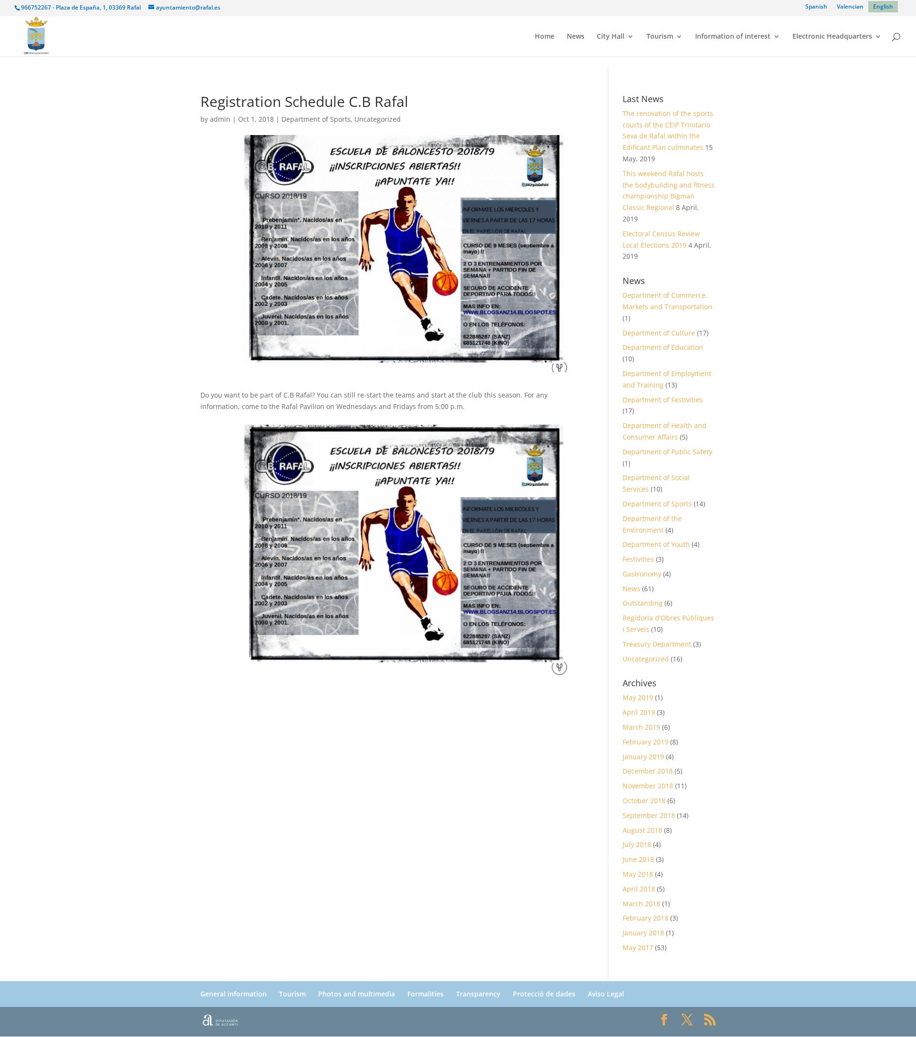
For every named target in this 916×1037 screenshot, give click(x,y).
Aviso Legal (606, 993)
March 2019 (641, 727)
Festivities (638, 559)
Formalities (425, 993)
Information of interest (732, 37)
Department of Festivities (663, 399)
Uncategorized (377, 119)
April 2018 (639, 888)
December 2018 (648, 770)
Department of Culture (659, 332)
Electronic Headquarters (832, 37)
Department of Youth (656, 544)
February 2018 (645, 917)
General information (233, 993)
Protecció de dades (544, 993)
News (575, 37)
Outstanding (643, 603)
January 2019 (643, 756)
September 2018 (649, 815)
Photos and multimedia (356, 993)
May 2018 (638, 874)
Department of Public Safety (667, 451)
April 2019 (639, 712)
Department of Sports (316, 119)
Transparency (478, 993)
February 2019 (645, 741)
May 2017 (638, 947)
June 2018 (638, 859)
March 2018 (641, 903)
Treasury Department (657, 644)
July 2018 (637, 844)
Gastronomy (642, 573)
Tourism (659, 37)
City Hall (611, 37)
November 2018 (648, 785)
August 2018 (642, 830)
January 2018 (643, 932)
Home (544, 37)
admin (220, 119)
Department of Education (663, 347)
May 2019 (638, 697)
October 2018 (644, 800)
